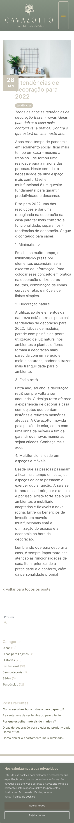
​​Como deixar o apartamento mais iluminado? (33, 738)
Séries (7, 678)
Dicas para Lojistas (16, 654)
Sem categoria (12, 672)
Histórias (9, 660)
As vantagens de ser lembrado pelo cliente (32, 715)
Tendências (24, 105)
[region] (37, 793)
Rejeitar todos (37, 815)
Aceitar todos (37, 805)
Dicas (6, 648)
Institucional (11, 666)
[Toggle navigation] (63, 15)
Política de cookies (24, 796)
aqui (18, 447)
